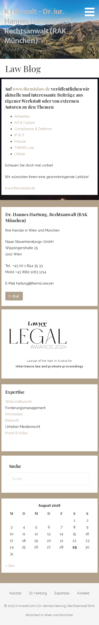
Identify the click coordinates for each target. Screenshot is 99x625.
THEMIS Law (24, 148)
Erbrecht (12, 420)
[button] (91, 9)
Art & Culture (24, 122)
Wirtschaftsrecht (18, 401)
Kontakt (83, 593)
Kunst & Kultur (16, 433)
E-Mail (14, 296)
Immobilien (14, 414)
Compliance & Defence (33, 129)
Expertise (62, 593)
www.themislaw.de (31, 89)
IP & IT (19, 135)
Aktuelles (22, 116)
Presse (20, 141)
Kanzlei (15, 593)
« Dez (10, 566)
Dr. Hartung (38, 593)
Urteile (19, 154)
